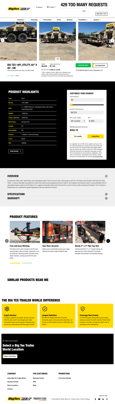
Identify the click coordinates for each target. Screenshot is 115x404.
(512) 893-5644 (83, 65)
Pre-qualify (78, 136)
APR (89, 118)
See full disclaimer (97, 156)
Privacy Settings (85, 399)
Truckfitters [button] (82, 20)
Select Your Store (10, 356)
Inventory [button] (20, 20)
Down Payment (74, 96)
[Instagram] (107, 399)
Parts (59, 20)
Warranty (13, 198)
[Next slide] (112, 40)
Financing (34, 20)
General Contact (12, 382)
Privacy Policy (76, 399)
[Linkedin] (103, 399)
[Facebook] (95, 399)
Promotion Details (65, 378)
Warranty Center (38, 378)
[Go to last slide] (2, 40)
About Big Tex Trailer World (16, 378)
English (52, 7)
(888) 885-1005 (101, 14)
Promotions (47, 20)
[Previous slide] (7, 241)
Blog (34, 385)
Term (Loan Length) (75, 118)
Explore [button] (96, 20)
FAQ (34, 382)
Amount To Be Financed (76, 109)
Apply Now (95, 136)
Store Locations (12, 385)
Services (70, 20)
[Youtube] (99, 399)
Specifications (16, 194)
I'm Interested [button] (100, 65)
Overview (13, 176)
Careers (10, 389)
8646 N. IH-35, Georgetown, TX (94, 70)
